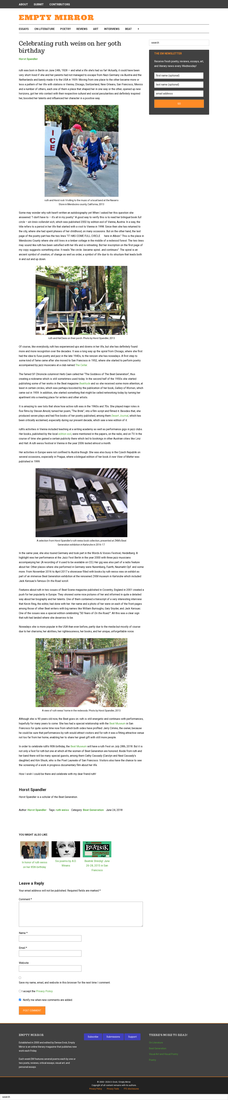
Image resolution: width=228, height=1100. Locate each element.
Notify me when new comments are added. (48, 1000)
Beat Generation (93, 810)
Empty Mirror (56, 17)
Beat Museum (117, 723)
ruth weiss (62, 810)
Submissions (113, 1036)
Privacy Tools (113, 1089)
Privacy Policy (44, 991)
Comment (25, 899)
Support (132, 1036)
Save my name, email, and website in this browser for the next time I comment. (64, 982)
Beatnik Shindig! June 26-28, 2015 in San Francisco (97, 865)
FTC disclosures (131, 1089)
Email (23, 947)
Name (23, 933)
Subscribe (93, 1036)
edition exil (64, 433)
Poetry (152, 1060)
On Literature (156, 1042)
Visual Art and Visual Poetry (163, 1054)
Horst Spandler (28, 59)
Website (24, 962)
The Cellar (81, 365)
